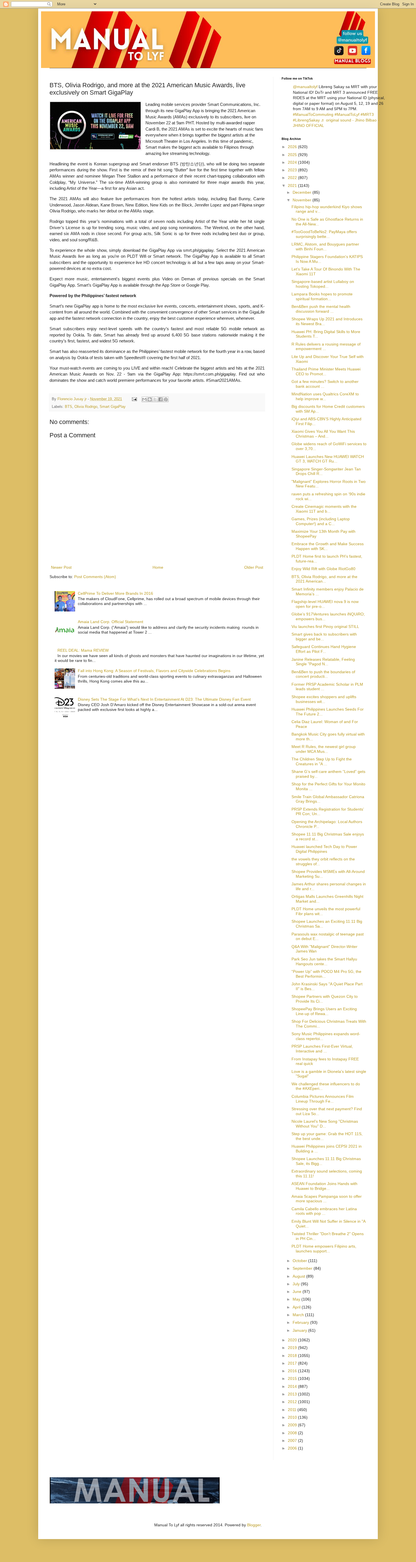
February (301, 1322)
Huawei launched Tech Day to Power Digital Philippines (324, 849)
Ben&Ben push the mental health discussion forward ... (320, 309)
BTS (68, 407)
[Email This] (144, 399)
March (299, 1314)
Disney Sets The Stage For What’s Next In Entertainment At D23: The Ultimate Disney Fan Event (164, 699)
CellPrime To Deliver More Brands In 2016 (115, 593)
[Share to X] (155, 399)
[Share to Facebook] (160, 399)
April (297, 1307)
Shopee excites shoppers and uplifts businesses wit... (323, 699)
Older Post (253, 567)
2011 (292, 1409)
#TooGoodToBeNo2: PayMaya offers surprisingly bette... (324, 234)
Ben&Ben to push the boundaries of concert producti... (323, 674)
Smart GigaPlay (113, 407)
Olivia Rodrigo (85, 407)
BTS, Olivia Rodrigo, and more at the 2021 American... (324, 579)
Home (158, 567)
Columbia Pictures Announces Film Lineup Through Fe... (322, 1098)
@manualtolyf (305, 86)
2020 (293, 1340)
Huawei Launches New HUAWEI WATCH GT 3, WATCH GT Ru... (327, 459)
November (302, 200)
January (300, 1330)
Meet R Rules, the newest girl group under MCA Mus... (323, 749)
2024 (293, 162)
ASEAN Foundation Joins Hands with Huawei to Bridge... (324, 1186)
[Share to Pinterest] (166, 399)
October (300, 1260)
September (303, 1268)
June (298, 1291)
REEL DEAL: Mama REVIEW (83, 650)
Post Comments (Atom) (95, 576)
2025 (293, 154)
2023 (293, 170)
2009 (293, 1425)
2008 (293, 1433)
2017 (293, 1363)
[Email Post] (134, 399)
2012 (293, 1401)
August (299, 1276)
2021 (293, 185)
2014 (293, 1386)
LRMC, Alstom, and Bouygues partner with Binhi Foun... (325, 246)
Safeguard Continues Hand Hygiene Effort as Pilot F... (323, 649)
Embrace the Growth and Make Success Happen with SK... (327, 546)
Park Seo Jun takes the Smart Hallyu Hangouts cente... (324, 961)
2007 (293, 1440)
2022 (293, 177)
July (297, 1284)
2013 (293, 1394)
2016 (293, 1371)
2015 (293, 1378)
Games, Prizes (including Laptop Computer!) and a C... (320, 521)
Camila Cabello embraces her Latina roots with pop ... (324, 1211)
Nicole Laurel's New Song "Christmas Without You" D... (324, 1123)
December (302, 192)
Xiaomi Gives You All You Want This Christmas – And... (323, 433)
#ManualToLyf (346, 114)
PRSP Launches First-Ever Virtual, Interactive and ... (322, 1048)
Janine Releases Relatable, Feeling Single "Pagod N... (323, 661)
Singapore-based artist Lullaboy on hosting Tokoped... (322, 284)
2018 (293, 1355)
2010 (293, 1417)
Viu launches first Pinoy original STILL (325, 626)
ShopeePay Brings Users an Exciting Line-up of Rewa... (324, 1011)
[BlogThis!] (150, 399)
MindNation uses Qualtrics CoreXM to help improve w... (325, 396)
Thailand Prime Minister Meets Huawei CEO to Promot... (326, 371)
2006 (293, 1448)
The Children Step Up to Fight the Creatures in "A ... (321, 761)
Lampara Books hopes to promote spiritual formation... (322, 296)
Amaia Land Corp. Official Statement (110, 621)
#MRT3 (367, 114)
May (297, 1299)
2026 (293, 146)
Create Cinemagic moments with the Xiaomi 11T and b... (324, 508)
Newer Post (61, 567)
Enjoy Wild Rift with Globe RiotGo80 (323, 568)
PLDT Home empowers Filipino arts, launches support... (323, 1248)
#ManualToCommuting (313, 114)
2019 (293, 1347)
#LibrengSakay (306, 120)
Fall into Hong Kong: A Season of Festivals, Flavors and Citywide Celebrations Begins (154, 670)
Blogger (254, 1525)
